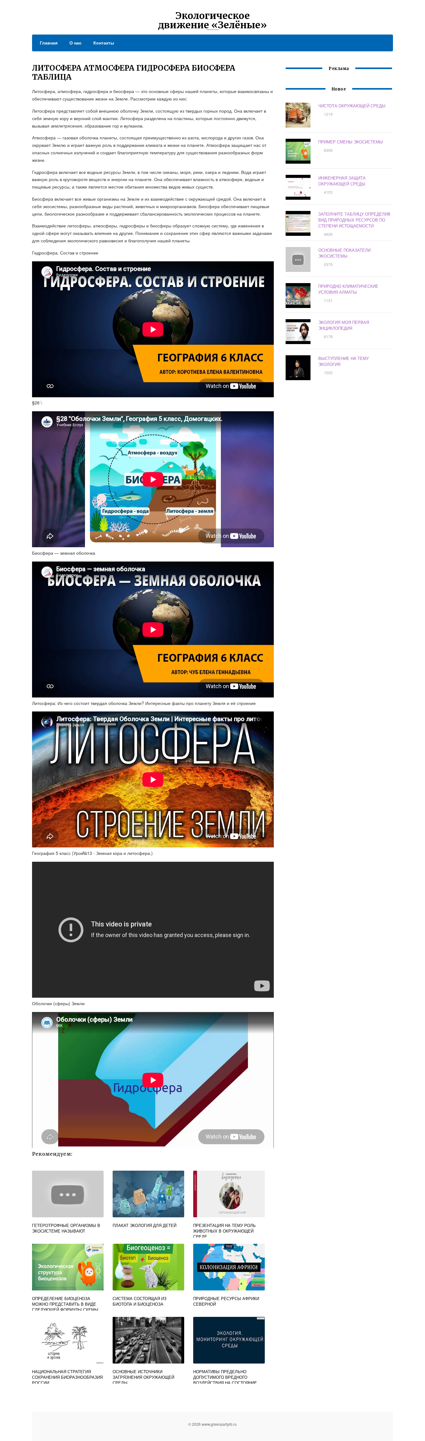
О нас (75, 43)
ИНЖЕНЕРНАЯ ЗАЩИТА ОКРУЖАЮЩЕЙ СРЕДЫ (342, 181)
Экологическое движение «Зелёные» (212, 20)
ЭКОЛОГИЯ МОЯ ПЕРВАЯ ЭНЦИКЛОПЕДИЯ (343, 325)
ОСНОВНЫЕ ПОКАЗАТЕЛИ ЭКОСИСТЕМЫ (344, 253)
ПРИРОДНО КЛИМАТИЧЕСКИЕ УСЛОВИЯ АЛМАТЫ (348, 289)
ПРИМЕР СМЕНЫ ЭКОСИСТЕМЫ (350, 142)
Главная (49, 43)
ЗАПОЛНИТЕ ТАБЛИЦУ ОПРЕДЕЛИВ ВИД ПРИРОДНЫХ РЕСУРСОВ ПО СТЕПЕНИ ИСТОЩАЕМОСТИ (354, 220)
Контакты (103, 43)
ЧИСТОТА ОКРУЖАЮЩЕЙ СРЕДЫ (351, 106)
